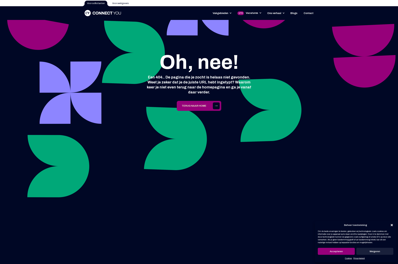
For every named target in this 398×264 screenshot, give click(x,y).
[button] (391, 225)
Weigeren (375, 251)
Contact (308, 13)
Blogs (293, 13)
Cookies (348, 258)
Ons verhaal (274, 13)
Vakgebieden (220, 13)
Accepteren (336, 251)
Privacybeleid (359, 258)
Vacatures (248, 13)
